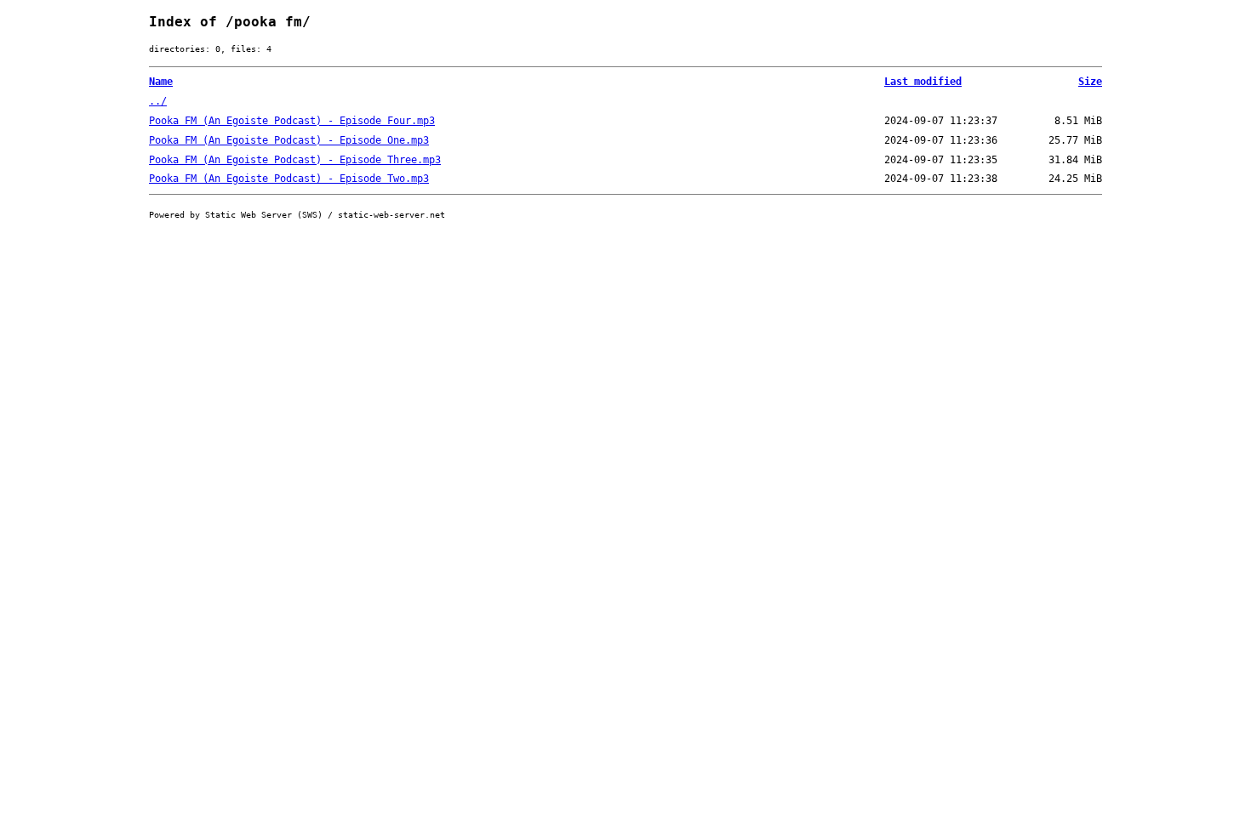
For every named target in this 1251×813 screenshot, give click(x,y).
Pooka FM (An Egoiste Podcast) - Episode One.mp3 (289, 140)
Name (161, 82)
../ (158, 101)
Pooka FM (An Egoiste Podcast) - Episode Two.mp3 (289, 179)
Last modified (923, 82)
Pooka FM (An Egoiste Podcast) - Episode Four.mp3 (292, 121)
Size (1090, 82)
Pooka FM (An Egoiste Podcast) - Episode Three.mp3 (295, 160)
